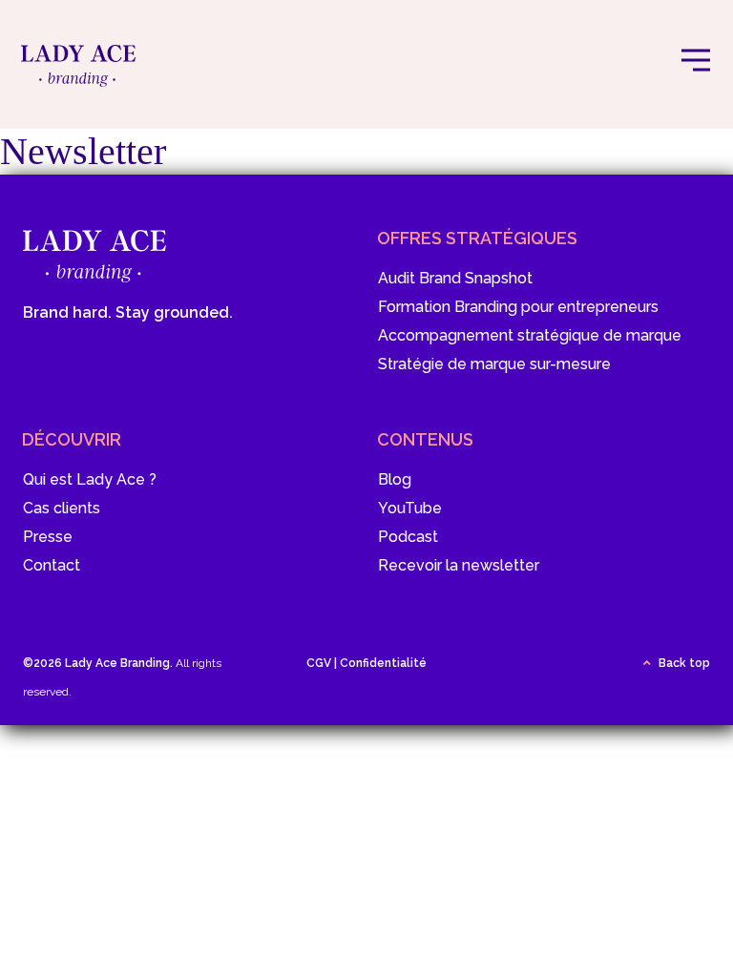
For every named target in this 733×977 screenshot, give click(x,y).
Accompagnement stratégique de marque (529, 335)
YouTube (410, 508)
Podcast (408, 537)
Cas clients (61, 508)
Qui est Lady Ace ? (90, 479)
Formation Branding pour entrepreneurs (518, 307)
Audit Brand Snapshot (455, 278)
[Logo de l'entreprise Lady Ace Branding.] (78, 79)
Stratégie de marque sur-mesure (494, 364)
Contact (51, 565)
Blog (394, 479)
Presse (48, 537)
